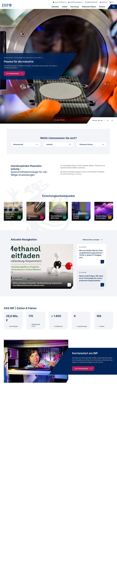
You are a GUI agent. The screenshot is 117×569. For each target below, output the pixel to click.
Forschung (75, 7)
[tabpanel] (58, 66)
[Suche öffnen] (113, 7)
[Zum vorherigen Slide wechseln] (108, 120)
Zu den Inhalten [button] (59, 120)
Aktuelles (55, 7)
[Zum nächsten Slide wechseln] (112, 120)
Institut (64, 7)
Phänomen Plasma (89, 7)
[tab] (94, 120)
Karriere (102, 7)
